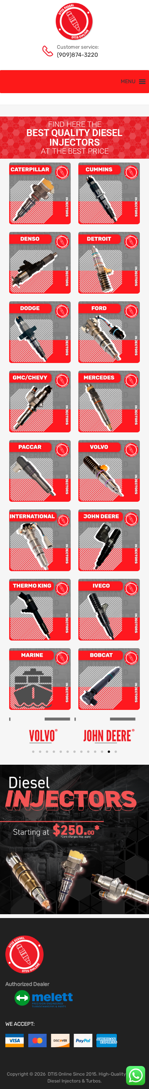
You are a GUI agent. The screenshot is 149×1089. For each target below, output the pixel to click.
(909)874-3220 (75, 54)
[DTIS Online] (74, 38)
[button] (128, 81)
